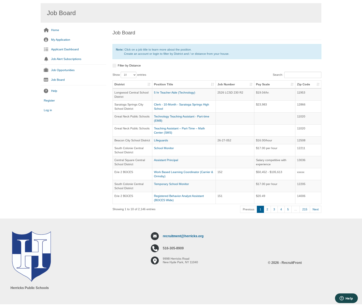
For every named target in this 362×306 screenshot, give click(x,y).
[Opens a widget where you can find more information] (346, 298)
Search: (278, 74)
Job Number (226, 84)
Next (316, 209)
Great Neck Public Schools (132, 116)
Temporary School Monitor (171, 184)
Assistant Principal (166, 160)
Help (54, 90)
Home (55, 30)
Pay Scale (263, 84)
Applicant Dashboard (65, 49)
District (119, 84)
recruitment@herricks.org (183, 236)
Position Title (163, 84)
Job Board (58, 79)
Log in (48, 110)
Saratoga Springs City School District (128, 106)
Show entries (129, 74)
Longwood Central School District (131, 94)
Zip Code (303, 84)
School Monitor (164, 148)
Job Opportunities (63, 70)
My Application (60, 39)
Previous (248, 209)
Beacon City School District (132, 140)
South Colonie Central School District (129, 150)
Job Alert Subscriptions (66, 59)
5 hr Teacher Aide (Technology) (174, 92)
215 (304, 209)
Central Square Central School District (129, 162)
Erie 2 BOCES (123, 172)
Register (49, 100)
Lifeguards (161, 140)
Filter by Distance (129, 65)
